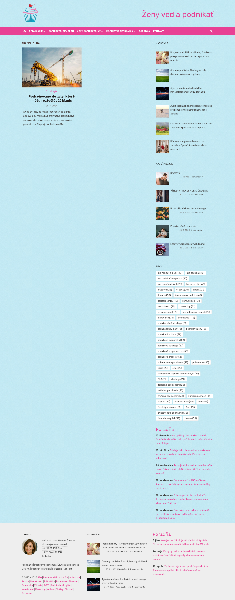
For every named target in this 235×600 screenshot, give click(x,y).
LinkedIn (46, 556)
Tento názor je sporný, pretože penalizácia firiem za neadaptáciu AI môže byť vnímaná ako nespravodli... (180, 570)
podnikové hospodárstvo (173, 351)
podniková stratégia (170, 345)
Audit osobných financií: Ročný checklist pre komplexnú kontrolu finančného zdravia (191, 110)
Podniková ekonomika (119, 31)
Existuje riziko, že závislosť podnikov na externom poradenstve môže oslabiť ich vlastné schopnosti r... (183, 454)
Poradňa (144, 31)
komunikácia (191, 301)
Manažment (36, 581)
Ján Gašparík (123, 569)
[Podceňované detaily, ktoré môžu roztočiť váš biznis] (52, 67)
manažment (166, 306)
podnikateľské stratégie (172, 323)
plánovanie (166, 317)
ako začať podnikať (170, 284)
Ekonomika (27, 585)
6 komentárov (197, 212)
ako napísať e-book (170, 273)
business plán (195, 284)
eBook (198, 289)
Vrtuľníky (63, 577)
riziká (163, 368)
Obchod (69, 589)
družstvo (165, 289)
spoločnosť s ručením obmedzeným (178, 373)
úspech (164, 401)
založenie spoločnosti (171, 385)
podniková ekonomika (171, 340)
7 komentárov (196, 177)
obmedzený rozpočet (196, 312)
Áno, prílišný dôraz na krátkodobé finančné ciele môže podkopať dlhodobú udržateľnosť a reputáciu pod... (184, 439)
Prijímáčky (49, 581)
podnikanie (186, 317)
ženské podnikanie (169, 407)
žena (203, 401)
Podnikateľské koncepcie (183, 226)
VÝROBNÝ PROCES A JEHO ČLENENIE (189, 190)
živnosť (190, 418)
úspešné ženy (184, 401)
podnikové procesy (170, 357)
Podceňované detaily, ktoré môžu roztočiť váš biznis (51, 98)
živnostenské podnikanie (173, 413)
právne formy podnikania (173, 362)
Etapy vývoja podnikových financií (187, 244)
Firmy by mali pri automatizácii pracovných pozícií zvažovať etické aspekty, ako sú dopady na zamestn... (180, 555)
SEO (40, 577)
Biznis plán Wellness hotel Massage (188, 208)
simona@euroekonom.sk (54, 544)
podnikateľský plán (170, 329)
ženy (191, 407)
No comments (136, 551)
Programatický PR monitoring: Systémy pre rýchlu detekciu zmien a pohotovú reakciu (191, 56)
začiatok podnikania (170, 390)
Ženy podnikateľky (89, 31)
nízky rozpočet (168, 312)
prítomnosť (200, 362)
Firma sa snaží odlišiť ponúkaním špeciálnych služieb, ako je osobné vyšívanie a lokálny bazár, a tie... (183, 484)
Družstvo (175, 173)
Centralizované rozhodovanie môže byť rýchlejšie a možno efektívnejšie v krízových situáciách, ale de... (183, 514)
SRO (162, 379)
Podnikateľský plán (61, 31)
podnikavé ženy (196, 329)
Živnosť (62, 565)
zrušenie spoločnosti (171, 396)
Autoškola (74, 577)
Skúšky (59, 589)
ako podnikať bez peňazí (172, 278)
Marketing (40, 589)
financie (164, 295)
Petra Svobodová (123, 587)
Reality (25, 581)
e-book (182, 289)
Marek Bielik (123, 551)
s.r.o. (177, 368)
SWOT (46, 585)
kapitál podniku (168, 301)
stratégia (178, 379)
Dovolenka (27, 593)
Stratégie (51, 91)
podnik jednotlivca (169, 334)
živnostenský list (169, 418)
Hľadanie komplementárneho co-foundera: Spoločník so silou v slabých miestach (189, 145)
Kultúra (51, 589)
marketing (187, 306)
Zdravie (38, 585)
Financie (73, 581)
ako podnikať (195, 273)
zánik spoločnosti (199, 396)
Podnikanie (36, 31)
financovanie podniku (188, 295)
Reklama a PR (50, 577)
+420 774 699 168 (52, 552)
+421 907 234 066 (52, 548)
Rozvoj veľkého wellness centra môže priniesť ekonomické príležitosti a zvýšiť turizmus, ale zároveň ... (184, 469)
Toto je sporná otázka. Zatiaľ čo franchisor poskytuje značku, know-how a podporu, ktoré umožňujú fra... (182, 499)
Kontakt (158, 31)
